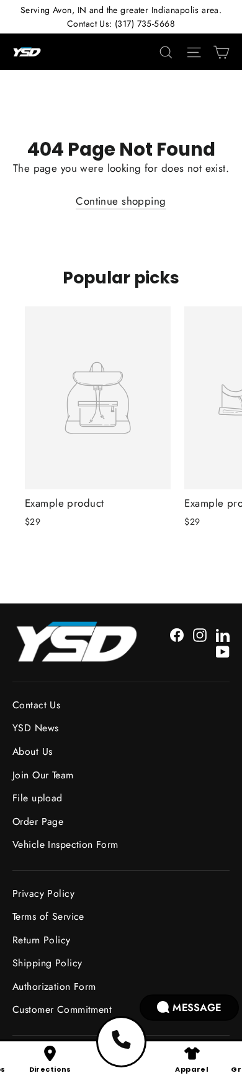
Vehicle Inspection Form (65, 844)
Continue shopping (121, 201)
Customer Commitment (62, 1009)
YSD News (35, 728)
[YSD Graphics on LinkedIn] (223, 634)
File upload (37, 798)
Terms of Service (48, 916)
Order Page (37, 821)
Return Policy (41, 940)
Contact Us (36, 705)
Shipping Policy (47, 963)
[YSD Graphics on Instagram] (200, 634)
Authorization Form (54, 986)
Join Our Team (43, 775)
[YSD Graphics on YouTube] (223, 651)
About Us (32, 751)
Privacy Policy (43, 893)
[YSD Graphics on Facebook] (177, 634)
